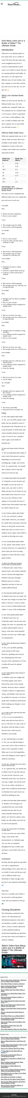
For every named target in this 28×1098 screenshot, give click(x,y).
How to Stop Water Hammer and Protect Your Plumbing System (13, 1082)
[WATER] (14, 3)
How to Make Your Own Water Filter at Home (13, 990)
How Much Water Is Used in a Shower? (13, 983)
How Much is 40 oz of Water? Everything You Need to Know (13, 1073)
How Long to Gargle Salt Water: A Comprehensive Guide (11, 1055)
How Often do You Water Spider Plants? (13, 1079)
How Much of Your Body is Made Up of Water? (13, 1059)
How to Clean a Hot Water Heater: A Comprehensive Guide (12, 1085)
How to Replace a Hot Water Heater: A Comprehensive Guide (12, 1018)
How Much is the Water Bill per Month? (11, 1051)
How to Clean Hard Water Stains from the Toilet (13, 1008)
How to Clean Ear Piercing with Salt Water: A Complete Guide (12, 986)
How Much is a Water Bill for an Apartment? (11, 1066)
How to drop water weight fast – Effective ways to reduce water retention (13, 980)
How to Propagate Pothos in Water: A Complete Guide (12, 997)
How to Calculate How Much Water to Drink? (12, 1012)
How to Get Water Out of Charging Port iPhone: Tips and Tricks (13, 1005)
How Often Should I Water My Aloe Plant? (14, 1029)
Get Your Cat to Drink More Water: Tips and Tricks (13, 994)
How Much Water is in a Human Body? (13, 1016)
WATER (14, 1094)
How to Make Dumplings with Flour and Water (13, 1041)
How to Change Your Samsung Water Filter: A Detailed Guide (12, 1062)
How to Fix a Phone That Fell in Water (12, 1048)
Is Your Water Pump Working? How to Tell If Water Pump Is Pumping (14, 1045)
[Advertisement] (14, 22)
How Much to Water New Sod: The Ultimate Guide (11, 1026)
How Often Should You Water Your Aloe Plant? (13, 1001)
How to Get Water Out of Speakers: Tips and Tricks (13, 1022)
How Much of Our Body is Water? (11, 1077)
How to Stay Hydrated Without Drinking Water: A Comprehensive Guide (13, 1070)
